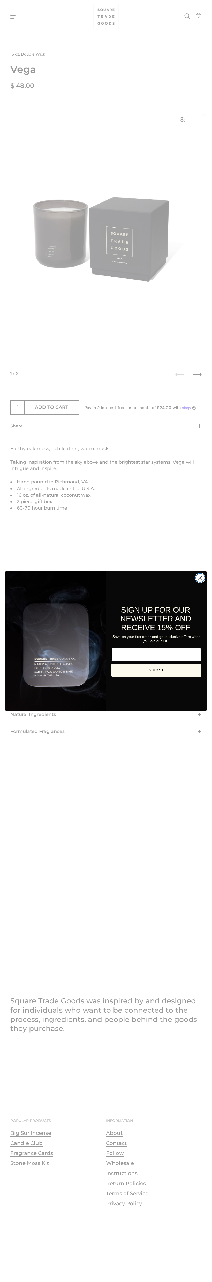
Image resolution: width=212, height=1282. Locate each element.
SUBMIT (156, 670)
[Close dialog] (200, 577)
